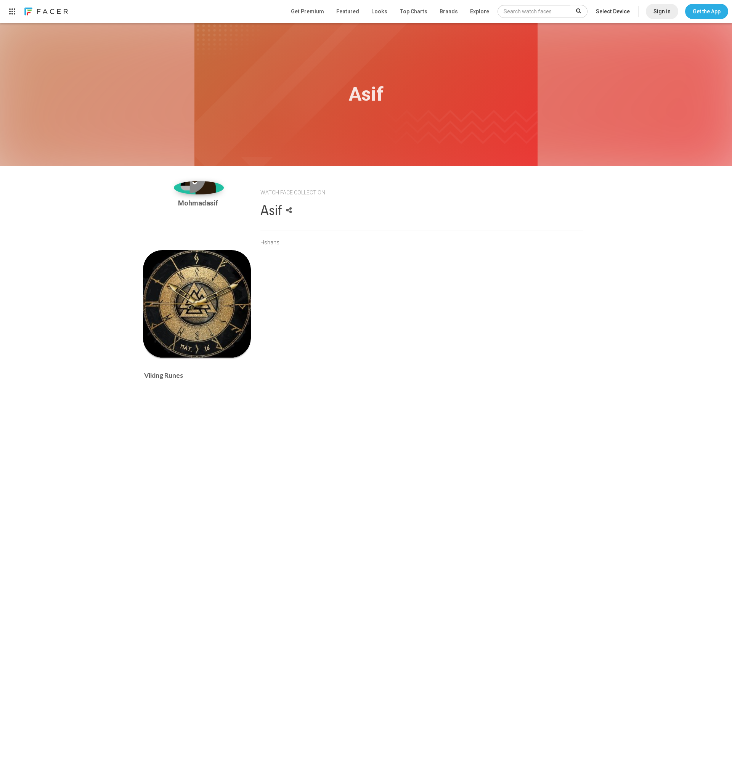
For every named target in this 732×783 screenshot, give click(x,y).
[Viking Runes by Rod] (197, 304)
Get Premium (307, 11)
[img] (199, 187)
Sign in (662, 11)
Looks (379, 11)
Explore (479, 11)
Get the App (707, 11)
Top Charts (413, 11)
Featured (347, 11)
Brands (449, 11)
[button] (706, 11)
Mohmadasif (199, 203)
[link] (46, 11)
